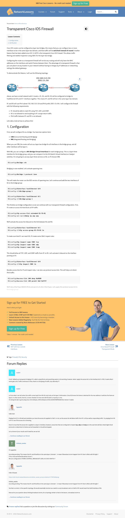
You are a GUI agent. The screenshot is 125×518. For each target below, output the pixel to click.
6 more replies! (14, 506)
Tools (70, 11)
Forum (52, 11)
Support (61, 11)
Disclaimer (90, 514)
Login (90, 11)
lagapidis (19, 407)
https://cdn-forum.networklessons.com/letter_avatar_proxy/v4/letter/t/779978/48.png (34, 477)
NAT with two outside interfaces (18, 347)
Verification (13, 43)
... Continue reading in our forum (19, 436)
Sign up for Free (17, 328)
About (80, 11)
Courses (41, 11)
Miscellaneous (23, 23)
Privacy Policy (100, 514)
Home (16, 23)
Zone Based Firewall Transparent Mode (107, 347)
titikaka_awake (21, 443)
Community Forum (61, 506)
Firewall (15, 357)
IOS (19, 357)
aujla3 (18, 372)
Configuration (13, 40)
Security (24, 357)
